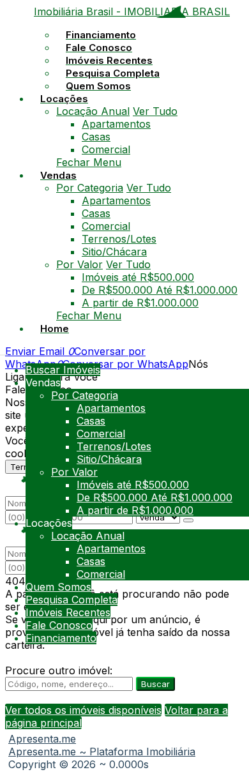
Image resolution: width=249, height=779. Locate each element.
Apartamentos (116, 123)
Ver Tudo (155, 111)
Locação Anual (93, 111)
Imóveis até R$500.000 (138, 277)
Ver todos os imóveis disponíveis (83, 710)
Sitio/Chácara (114, 251)
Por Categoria (89, 187)
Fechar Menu (88, 162)
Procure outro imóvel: (58, 670)
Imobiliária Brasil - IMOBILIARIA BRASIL (132, 11)
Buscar (155, 684)
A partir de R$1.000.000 (140, 302)
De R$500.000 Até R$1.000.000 (160, 290)
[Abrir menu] (4, 351)
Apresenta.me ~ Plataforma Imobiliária (101, 751)
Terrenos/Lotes (119, 238)
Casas (96, 136)
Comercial (106, 149)
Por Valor (79, 264)
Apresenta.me (42, 738)
